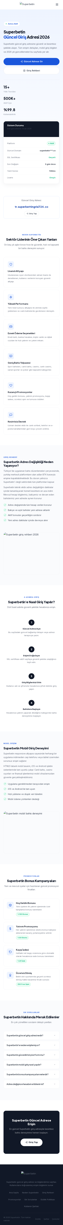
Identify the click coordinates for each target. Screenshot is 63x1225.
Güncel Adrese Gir (33, 61)
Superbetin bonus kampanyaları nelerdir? (27, 1074)
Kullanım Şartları (31, 1206)
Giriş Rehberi (33, 70)
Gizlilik (38, 1219)
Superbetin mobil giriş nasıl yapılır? (24, 1064)
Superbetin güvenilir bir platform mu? (26, 1055)
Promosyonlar (14, 1199)
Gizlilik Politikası (48, 1199)
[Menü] (57, 5)
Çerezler (55, 1219)
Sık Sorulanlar (30, 1199)
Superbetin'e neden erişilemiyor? (23, 1045)
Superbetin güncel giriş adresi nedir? (25, 1035)
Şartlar (46, 1219)
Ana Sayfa (14, 1192)
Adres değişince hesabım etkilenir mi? (25, 1084)
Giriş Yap (33, 213)
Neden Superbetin (30, 1192)
